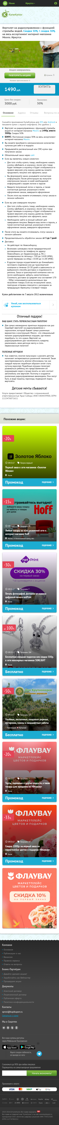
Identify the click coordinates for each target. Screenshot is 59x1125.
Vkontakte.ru (8, 1027)
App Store (10, 1047)
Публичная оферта (12, 998)
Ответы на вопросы (13, 964)
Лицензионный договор (15, 994)
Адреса (22, 112)
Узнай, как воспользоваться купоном (26, 305)
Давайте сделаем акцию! (15, 974)
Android (52, 122)
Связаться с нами (10, 1015)
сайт (33, 155)
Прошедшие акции (12, 981)
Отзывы (34, 112)
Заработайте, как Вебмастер (17, 977)
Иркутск (29, 3)
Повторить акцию (20, 75)
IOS (42, 122)
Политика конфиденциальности (19, 1002)
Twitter (12, 1027)
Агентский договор (13, 991)
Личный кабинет (55, 3)
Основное (8, 112)
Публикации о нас (12, 953)
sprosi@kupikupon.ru (12, 1011)
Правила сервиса (12, 960)
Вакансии (8, 957)
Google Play (27, 1047)
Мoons (36, 130)
